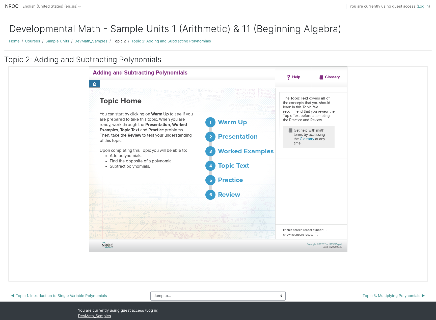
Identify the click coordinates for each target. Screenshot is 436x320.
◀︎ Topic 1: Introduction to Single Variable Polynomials (59, 295)
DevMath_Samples (90, 41)
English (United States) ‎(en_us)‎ (49, 6)
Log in (423, 6)
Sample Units (57, 41)
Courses (32, 41)
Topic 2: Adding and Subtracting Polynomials (171, 41)
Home (14, 41)
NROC (12, 6)
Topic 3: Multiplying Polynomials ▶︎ (394, 295)
